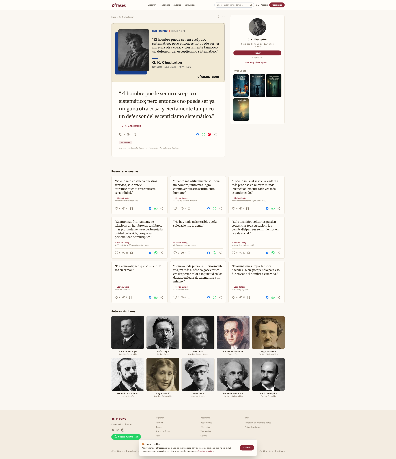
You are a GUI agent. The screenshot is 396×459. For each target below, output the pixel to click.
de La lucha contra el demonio (126, 201)
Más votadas (206, 422)
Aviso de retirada (252, 427)
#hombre (122, 148)
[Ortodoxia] (241, 109)
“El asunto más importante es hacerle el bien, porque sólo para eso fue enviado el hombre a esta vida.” (256, 270)
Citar (223, 16)
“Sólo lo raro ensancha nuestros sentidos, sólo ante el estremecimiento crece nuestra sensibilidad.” (136, 186)
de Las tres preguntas (240, 290)
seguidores (257, 57)
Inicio (113, 17)
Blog (158, 435)
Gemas (203, 435)
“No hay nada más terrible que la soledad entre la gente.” (195, 223)
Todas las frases (163, 431)
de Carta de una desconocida (184, 245)
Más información (205, 451)
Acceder (264, 5)
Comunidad (190, 5)
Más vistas (205, 427)
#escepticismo (165, 148)
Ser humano (125, 142)
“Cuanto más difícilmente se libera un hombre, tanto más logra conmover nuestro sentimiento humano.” (196, 186)
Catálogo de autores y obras (258, 422)
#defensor (176, 148)
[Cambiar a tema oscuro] (257, 5)
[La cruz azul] (257, 85)
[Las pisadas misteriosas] (273, 85)
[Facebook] (112, 430)
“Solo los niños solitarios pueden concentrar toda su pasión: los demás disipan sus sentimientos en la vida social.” (255, 227)
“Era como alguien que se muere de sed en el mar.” (138, 268)
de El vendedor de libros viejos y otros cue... (249, 201)
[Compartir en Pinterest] (209, 134)
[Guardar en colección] (134, 134)
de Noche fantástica (122, 290)
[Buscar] (252, 5)
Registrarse (277, 5)
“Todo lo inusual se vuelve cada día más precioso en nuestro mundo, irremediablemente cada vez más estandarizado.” (255, 186)
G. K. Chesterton (126, 17)
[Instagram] (117, 430)
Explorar (152, 5)
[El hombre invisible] (241, 85)
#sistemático (154, 148)
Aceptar (246, 447)
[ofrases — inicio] (120, 5)
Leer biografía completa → (257, 62)
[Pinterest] (122, 430)
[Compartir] (215, 134)
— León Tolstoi (238, 287)
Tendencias (164, 5)
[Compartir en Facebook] (197, 134)
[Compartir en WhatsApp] (203, 134)
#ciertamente (132, 148)
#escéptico (143, 148)
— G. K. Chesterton (130, 126)
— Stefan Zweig (122, 198)
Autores (177, 5)
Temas (159, 427)
